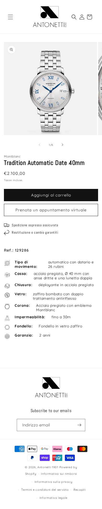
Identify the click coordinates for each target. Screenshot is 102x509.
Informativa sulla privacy (54, 482)
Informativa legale (53, 498)
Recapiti (79, 489)
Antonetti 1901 (47, 467)
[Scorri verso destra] (62, 145)
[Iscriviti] (79, 425)
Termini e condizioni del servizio (45, 489)
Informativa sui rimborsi (59, 474)
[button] (10, 17)
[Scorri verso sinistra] (39, 145)
